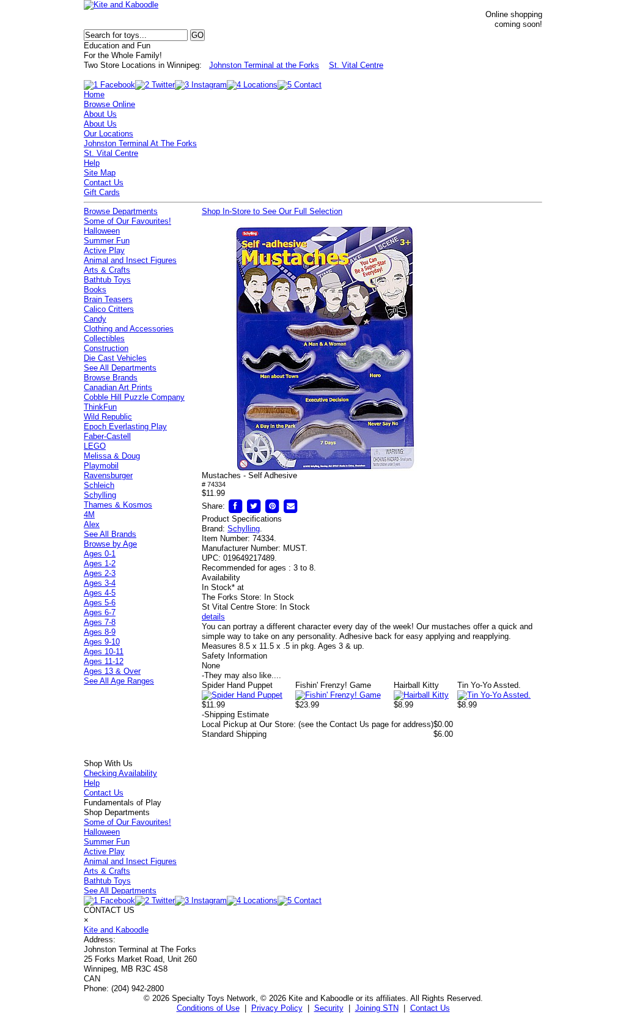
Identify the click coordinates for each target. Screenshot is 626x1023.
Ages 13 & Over (112, 671)
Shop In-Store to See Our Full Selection (272, 211)
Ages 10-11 (103, 651)
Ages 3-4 (100, 583)
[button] (324, 348)
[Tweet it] (254, 506)
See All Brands (110, 534)
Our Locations (108, 133)
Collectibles (104, 338)
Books (95, 289)
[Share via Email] (290, 506)
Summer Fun (107, 240)
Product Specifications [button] (242, 518)
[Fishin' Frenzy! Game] (338, 695)
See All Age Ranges (119, 680)
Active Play (104, 250)
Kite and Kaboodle (116, 929)
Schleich (99, 485)
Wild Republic (108, 416)
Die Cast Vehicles (115, 358)
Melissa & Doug (112, 455)
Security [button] (329, 1008)
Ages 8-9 (100, 632)
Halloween (102, 230)
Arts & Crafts (107, 270)
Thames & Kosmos (118, 504)
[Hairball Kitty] (421, 695)
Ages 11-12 (103, 661)
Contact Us (103, 182)
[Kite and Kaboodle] (121, 4)
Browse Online (109, 104)
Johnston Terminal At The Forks (140, 143)
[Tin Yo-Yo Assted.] (494, 695)
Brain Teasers (108, 299)
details (213, 616)
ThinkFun (100, 407)
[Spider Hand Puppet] (242, 695)
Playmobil (101, 465)
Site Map (100, 172)
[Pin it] (272, 506)
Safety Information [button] (234, 655)
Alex (92, 524)
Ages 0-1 (100, 553)
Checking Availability (120, 773)
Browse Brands (111, 377)
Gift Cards (102, 192)
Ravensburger (108, 475)
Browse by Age (110, 543)
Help (92, 163)
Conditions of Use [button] (208, 1008)
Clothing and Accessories (129, 328)
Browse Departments (121, 211)
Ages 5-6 (100, 602)
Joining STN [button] (377, 1008)
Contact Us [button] (430, 1008)
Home (94, 94)
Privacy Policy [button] (277, 1008)
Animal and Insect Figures (130, 260)
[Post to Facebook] (235, 506)
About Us (100, 114)
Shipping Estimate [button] (235, 714)
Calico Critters (109, 309)
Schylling (243, 528)
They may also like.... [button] (241, 675)
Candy (95, 318)
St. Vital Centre (356, 65)
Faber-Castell (107, 436)
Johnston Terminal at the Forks (264, 65)
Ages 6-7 (100, 612)
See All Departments (120, 367)
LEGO (95, 446)
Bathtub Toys (107, 279)
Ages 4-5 (100, 592)
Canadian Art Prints (118, 387)
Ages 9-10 (102, 641)
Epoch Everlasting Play (125, 426)
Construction (106, 348)
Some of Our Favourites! (127, 221)
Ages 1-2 (100, 563)
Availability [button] (221, 577)
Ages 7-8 (100, 622)
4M (89, 514)
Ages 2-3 (100, 573)
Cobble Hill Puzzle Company (134, 397)
